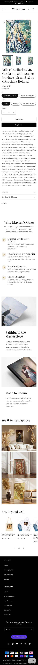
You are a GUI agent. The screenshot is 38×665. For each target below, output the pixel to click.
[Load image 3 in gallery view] (19, 61)
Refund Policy (8, 575)
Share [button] (5, 203)
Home (6, 592)
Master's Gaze (11, 660)
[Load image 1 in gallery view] (7, 61)
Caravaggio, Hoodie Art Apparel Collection (25, 534)
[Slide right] (23, 548)
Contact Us (7, 579)
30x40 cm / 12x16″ (10, 96)
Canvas (15, 104)
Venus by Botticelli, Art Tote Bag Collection (8, 534)
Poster (6, 104)
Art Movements (9, 596)
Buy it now (19, 125)
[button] (4, 9)
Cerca (6, 566)
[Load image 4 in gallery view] (30, 61)
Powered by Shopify (20, 660)
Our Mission (8, 606)
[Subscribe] (31, 629)
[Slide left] (14, 548)
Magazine (7, 615)
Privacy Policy (8, 570)
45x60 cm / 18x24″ (27, 96)
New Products (8, 601)
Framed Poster (28, 104)
